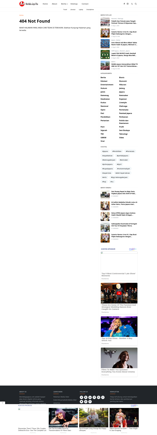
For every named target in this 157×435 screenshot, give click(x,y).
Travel (65, 9)
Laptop (81, 9)
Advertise (56, 403)
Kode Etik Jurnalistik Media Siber (65, 400)
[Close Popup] (2, 403)
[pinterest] (94, 397)
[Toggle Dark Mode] (132, 4)
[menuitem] (45, 4)
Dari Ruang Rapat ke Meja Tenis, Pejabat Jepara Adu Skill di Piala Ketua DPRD (123, 193)
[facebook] (124, 4)
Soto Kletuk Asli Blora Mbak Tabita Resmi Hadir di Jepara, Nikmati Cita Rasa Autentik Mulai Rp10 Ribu (124, 45)
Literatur (73, 9)
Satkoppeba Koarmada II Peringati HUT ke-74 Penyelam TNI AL (124, 225)
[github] (90, 401)
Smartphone (90, 9)
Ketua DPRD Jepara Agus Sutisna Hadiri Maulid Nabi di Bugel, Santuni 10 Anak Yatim (123, 215)
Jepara (113, 29)
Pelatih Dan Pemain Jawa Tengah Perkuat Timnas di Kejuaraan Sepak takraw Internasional (124, 23)
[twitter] (81, 401)
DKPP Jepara (115, 51)
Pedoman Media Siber (61, 397)
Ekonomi (122, 51)
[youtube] (98, 397)
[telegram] (81, 397)
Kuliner (118, 40)
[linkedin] (90, 397)
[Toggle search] (136, 4)
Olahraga (120, 19)
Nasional (114, 19)
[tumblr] (85, 397)
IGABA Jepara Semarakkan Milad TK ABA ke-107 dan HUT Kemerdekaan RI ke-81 (124, 66)
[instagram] (127, 4)
